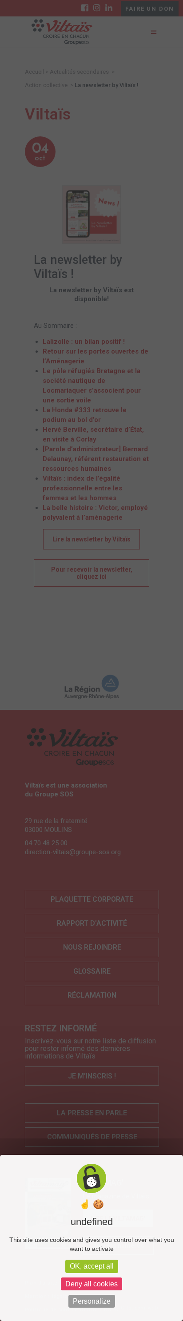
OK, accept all (92, 1266)
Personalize (92, 1301)
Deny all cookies (91, 1284)
